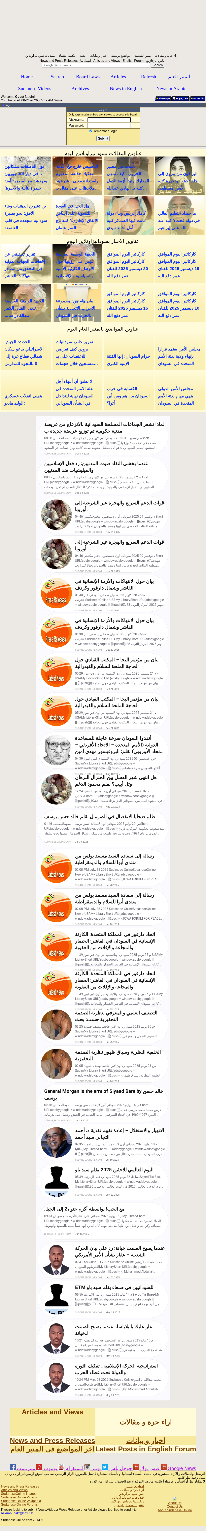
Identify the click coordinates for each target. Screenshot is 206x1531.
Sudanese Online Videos (19, 1497)
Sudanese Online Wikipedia (21, 1501)
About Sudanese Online (175, 1510)
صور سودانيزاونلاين (131, 1493)
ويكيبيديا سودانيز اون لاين (127, 1501)
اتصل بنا (86, 60)
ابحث (84, 55)
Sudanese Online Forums (19, 1504)
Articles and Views (107, 60)
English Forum (134, 60)
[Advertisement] (103, 26)
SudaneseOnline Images (18, 1493)
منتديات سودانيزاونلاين (41, 55)
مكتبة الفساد (68, 55)
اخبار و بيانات (100, 55)
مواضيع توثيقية (122, 55)
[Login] (180, 100)
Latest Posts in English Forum (146, 1449)
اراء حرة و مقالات (168, 55)
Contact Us (175, 1506)
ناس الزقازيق (156, 60)
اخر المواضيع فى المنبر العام (52, 1449)
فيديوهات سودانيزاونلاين (128, 1497)
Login (30, 96)
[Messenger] (162, 100)
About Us (174, 1503)
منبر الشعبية (143, 55)
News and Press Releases (60, 60)
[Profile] (197, 100)
